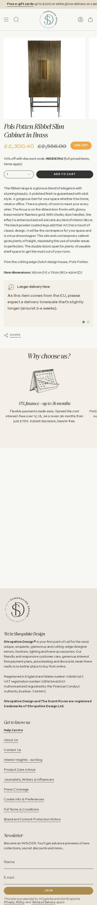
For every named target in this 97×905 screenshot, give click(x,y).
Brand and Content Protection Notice (32, 819)
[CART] (90, 20)
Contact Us (12, 750)
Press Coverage (16, 789)
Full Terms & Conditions (21, 809)
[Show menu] (6, 19)
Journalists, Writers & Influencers (29, 779)
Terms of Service (43, 902)
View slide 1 (83, 322)
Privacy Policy (14, 902)
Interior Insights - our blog (23, 760)
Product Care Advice (20, 769)
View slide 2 (88, 322)
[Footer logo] (17, 609)
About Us (11, 740)
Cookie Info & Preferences (24, 799)
